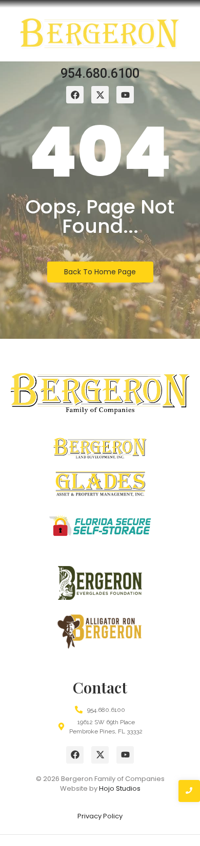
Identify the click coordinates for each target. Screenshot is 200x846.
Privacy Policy (100, 816)
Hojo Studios (120, 788)
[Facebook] (75, 755)
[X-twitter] (100, 755)
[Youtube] (125, 755)
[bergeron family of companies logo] (100, 36)
